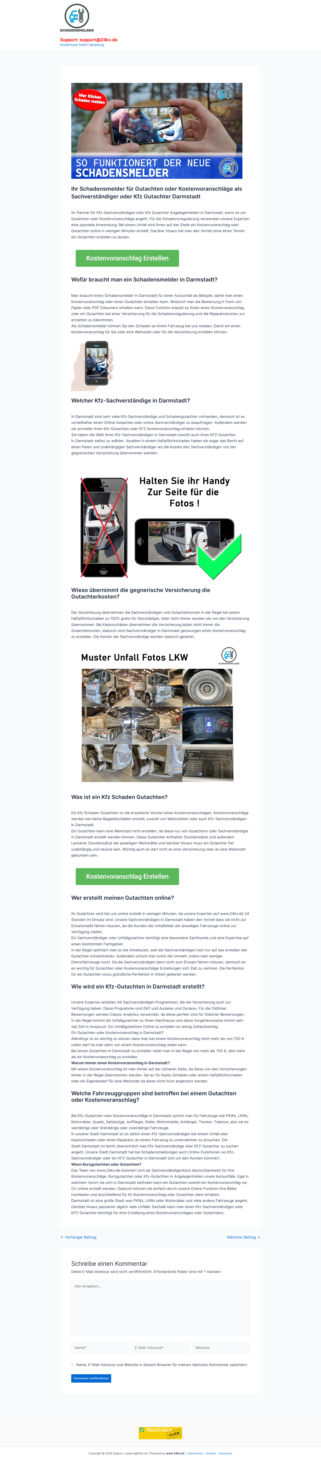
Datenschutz (195, 1453)
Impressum (225, 1453)
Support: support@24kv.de (88, 39)
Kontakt (211, 1453)
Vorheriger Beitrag (78, 1237)
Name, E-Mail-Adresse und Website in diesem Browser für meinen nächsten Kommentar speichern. (162, 1365)
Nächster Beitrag (243, 1237)
